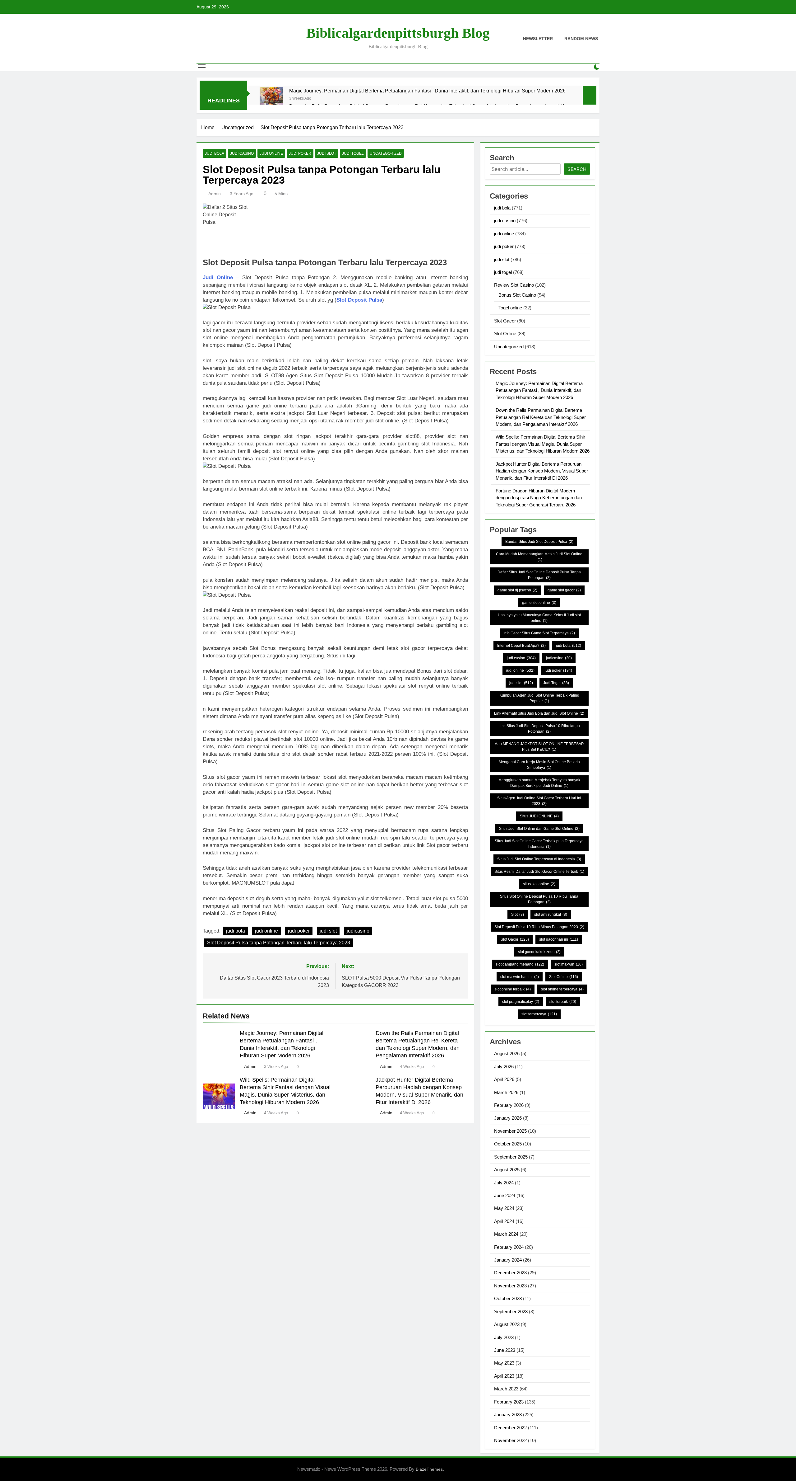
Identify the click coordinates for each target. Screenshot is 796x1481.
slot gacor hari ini (558, 939)
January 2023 (508, 1414)
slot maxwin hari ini (519, 977)
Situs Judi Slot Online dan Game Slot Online (539, 828)
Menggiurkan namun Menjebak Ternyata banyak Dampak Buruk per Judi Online (539, 783)
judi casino (242, 153)
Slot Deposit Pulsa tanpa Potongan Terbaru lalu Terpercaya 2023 (278, 942)
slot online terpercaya (562, 989)
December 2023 (510, 1272)
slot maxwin (568, 964)
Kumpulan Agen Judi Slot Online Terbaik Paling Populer (539, 698)
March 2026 (506, 1092)
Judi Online (218, 277)
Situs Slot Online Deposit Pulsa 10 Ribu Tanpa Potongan (539, 899)
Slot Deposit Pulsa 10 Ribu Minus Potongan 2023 (539, 927)
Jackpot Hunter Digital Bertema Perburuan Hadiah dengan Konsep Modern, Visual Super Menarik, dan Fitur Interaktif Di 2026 (542, 471)
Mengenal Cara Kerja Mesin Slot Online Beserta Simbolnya (539, 765)
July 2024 (504, 1182)
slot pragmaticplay (520, 1001)
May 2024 (504, 1208)
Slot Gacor (505, 320)
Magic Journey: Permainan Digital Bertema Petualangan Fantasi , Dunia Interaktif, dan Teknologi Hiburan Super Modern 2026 (427, 90)
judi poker (300, 153)
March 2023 (506, 1388)
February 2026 (509, 1105)
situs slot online (539, 884)
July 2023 (504, 1337)
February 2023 (509, 1401)
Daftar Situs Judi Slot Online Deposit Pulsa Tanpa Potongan (539, 575)
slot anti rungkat (550, 914)
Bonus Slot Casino (517, 295)
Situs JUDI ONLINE (539, 816)
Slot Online (505, 333)
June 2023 (504, 1350)
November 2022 (510, 1440)
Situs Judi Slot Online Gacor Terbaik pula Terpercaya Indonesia (539, 844)
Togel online (510, 307)
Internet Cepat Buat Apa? (521, 645)
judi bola (214, 153)
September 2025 (511, 1156)
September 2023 (511, 1311)
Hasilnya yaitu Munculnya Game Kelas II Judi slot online (539, 618)
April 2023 (504, 1376)
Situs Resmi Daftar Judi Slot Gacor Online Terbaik (539, 871)
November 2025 (510, 1131)
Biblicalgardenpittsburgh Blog (398, 33)
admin (214, 193)
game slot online (539, 602)
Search (576, 169)
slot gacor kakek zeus (539, 952)
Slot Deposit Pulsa (359, 300)
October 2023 (508, 1298)
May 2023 (504, 1363)
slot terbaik (562, 1001)
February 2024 (509, 1247)
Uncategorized (386, 153)
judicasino (358, 930)
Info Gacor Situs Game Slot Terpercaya (539, 633)
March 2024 (506, 1234)
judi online (271, 153)
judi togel (353, 153)
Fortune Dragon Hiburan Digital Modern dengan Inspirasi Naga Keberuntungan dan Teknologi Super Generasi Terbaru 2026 (539, 497)
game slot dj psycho (517, 590)
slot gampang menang (520, 964)
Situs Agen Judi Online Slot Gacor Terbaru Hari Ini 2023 (539, 801)
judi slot (326, 153)
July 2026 (504, 1066)
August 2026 (507, 1053)
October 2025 (508, 1143)
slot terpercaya (539, 1014)
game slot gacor (564, 590)
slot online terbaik (513, 989)
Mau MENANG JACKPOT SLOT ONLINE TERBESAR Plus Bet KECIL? (539, 747)
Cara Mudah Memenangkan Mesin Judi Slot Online (539, 557)
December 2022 (510, 1427)
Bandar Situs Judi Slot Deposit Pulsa (539, 541)
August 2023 (507, 1324)
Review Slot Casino (514, 285)
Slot (517, 914)
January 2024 (508, 1259)
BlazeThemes (429, 1469)
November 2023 (510, 1285)
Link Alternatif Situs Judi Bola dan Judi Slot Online (539, 713)
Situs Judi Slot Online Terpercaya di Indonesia (539, 859)
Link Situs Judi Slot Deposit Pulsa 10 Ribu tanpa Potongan (539, 729)
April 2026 (504, 1079)
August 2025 (507, 1169)
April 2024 (504, 1221)
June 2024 (504, 1195)
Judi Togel (556, 683)
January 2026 (508, 1118)
